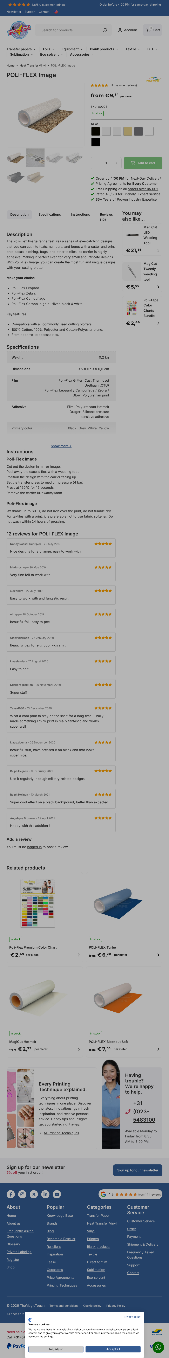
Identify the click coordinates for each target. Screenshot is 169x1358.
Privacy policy (132, 1316)
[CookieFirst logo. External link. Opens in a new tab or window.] (30, 1320)
